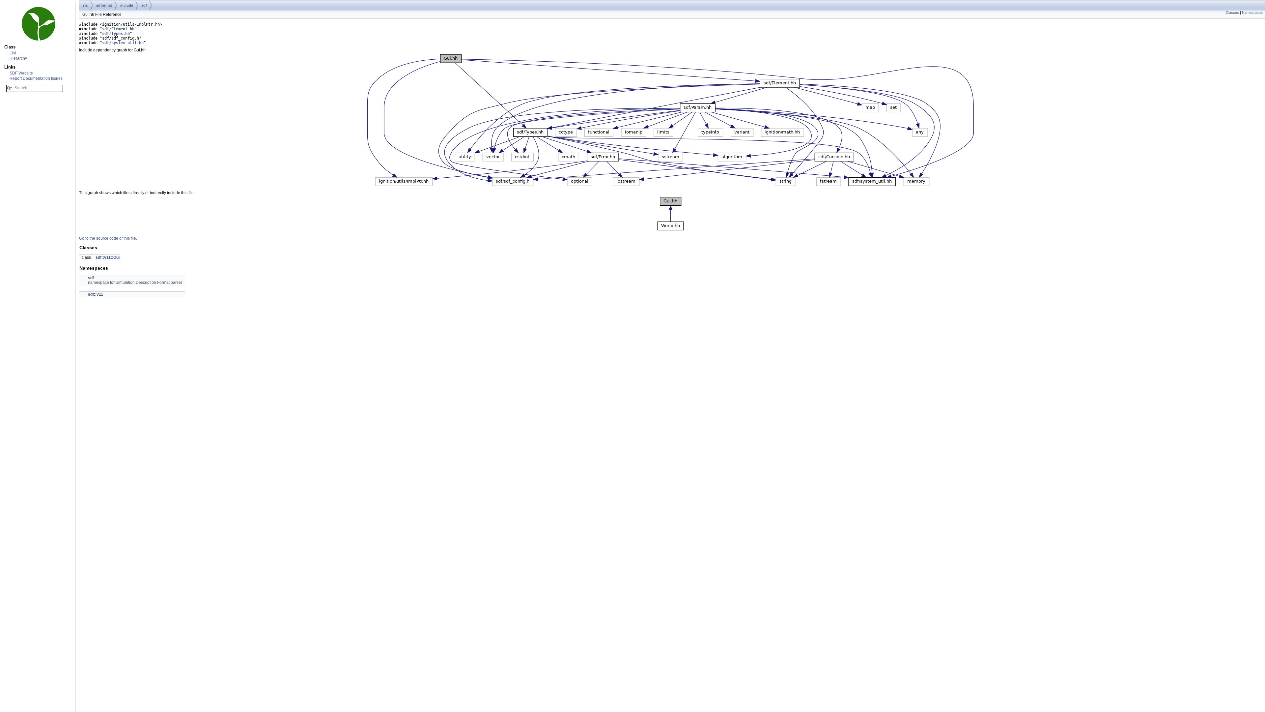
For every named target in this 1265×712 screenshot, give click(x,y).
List (13, 53)
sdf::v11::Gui (108, 257)
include (126, 5)
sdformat (104, 5)
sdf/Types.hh (116, 33)
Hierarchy (18, 58)
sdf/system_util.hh (123, 43)
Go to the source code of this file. (108, 238)
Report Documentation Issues (36, 78)
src (85, 5)
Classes (1232, 13)
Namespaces (1252, 13)
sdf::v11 (95, 294)
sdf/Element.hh (118, 29)
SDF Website (21, 73)
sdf (144, 5)
